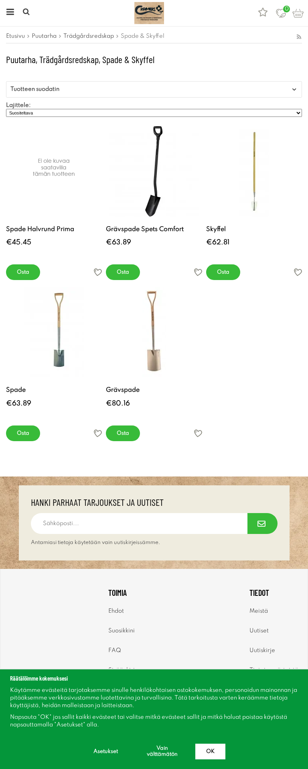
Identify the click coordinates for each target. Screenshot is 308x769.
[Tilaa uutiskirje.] (262, 523)
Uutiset (259, 631)
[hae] (27, 13)
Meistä (258, 611)
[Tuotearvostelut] (263, 13)
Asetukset (105, 751)
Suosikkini (121, 631)
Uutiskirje (262, 650)
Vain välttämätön (162, 751)
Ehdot (116, 611)
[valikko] (9, 13)
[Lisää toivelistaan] (98, 272)
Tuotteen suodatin (34, 89)
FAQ (114, 650)
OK (210, 751)
